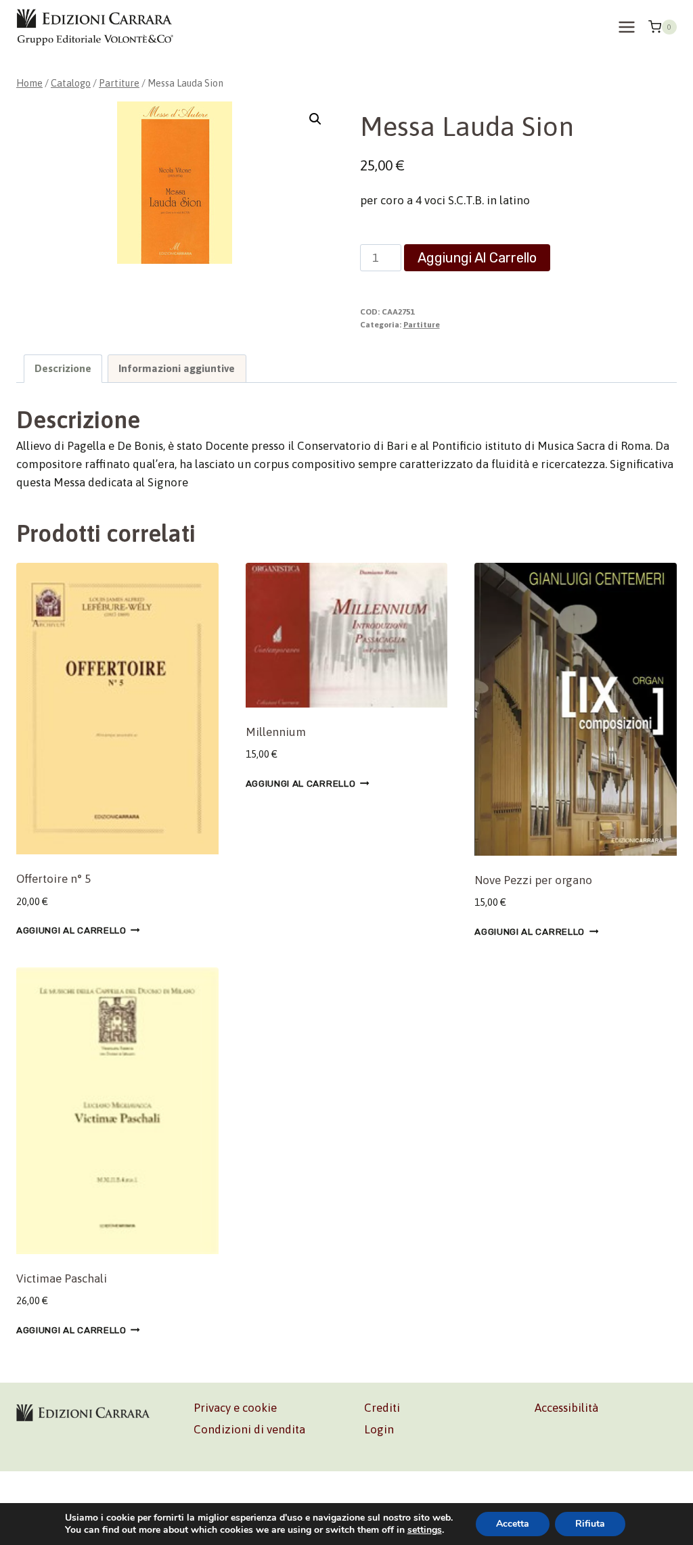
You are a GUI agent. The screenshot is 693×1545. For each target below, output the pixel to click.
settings (424, 1530)
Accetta (512, 1523)
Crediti (382, 1407)
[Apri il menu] (626, 27)
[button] (315, 119)
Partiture (421, 324)
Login (379, 1429)
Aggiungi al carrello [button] (71, 930)
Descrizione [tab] (63, 368)
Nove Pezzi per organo (533, 880)
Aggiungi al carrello (477, 258)
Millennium (276, 732)
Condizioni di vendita (249, 1429)
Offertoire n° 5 (53, 878)
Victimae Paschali (61, 1278)
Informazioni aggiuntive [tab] (176, 368)
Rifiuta (590, 1523)
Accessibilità (566, 1407)
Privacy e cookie (235, 1407)
